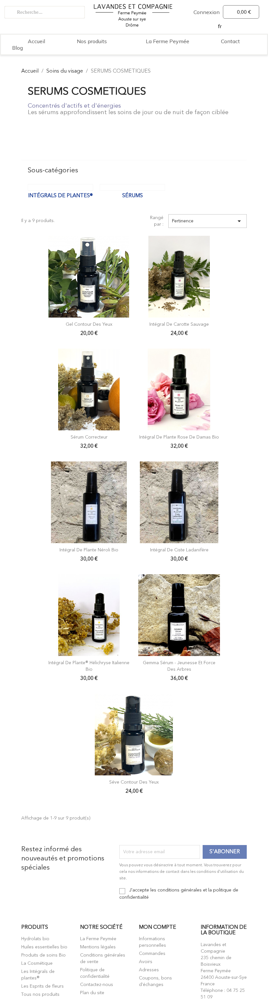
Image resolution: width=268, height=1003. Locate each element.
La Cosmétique (37, 963)
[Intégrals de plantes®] (60, 187)
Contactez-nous (96, 984)
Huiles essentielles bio (44, 947)
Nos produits (92, 41)
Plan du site (92, 993)
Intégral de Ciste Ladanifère (179, 550)
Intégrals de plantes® (60, 196)
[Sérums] (132, 187)
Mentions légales (98, 947)
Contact (230, 41)
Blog (17, 47)
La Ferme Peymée (167, 41)
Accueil (36, 41)
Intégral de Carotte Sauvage (179, 324)
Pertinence (207, 221)
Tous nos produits (40, 994)
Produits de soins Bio (43, 955)
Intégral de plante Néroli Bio (88, 550)
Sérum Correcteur (89, 437)
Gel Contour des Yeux (89, 324)
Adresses (149, 970)
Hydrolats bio (35, 939)
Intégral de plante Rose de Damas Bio (179, 437)
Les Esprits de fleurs (42, 986)
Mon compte (157, 927)
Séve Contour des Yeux (134, 782)
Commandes (152, 953)
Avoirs (145, 962)
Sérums (132, 196)
